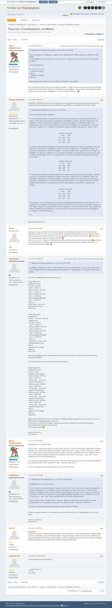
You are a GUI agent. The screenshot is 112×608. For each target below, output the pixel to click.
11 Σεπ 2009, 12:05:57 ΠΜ (35, 99)
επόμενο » (100, 34)
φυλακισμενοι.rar (35, 569)
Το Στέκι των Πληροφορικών (23, 7)
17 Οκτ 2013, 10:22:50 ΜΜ (35, 441)
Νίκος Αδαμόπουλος (15, 47)
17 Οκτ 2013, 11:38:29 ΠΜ (35, 259)
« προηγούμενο (89, 34)
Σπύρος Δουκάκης (16, 99)
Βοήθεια (86, 603)
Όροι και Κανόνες (95, 603)
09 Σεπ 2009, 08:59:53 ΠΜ (35, 46)
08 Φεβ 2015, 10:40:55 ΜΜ (37, 556)
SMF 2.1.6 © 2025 (10, 603)
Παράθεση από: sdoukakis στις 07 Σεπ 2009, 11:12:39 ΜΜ (48, 110)
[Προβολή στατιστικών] (64, 605)
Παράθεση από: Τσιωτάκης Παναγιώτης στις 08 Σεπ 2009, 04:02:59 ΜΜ (52, 50)
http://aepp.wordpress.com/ (36, 222)
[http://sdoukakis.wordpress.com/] (10, 126)
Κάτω (9, 40)
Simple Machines (20, 603)
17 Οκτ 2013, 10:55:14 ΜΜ (35, 475)
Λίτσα (11, 228)
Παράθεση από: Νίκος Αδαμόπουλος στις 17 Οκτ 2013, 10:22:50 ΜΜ (51, 479)
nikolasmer (14, 258)
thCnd (11, 528)
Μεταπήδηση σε (73, 591)
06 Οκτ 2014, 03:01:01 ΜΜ (35, 528)
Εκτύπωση (101, 40)
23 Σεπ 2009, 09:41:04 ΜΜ (35, 228)
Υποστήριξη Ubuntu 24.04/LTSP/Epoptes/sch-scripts (88, 14)
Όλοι (26, 40)
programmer (14, 556)
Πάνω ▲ (104, 603)
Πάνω (9, 582)
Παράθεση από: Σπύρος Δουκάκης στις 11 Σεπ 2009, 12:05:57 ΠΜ (50, 263)
